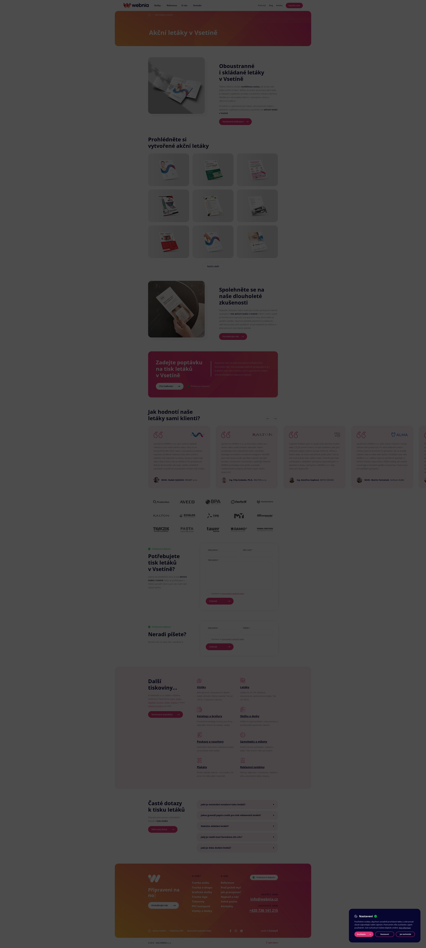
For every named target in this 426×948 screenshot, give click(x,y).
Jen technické (405, 934)
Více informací (405, 928)
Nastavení (384, 934)
